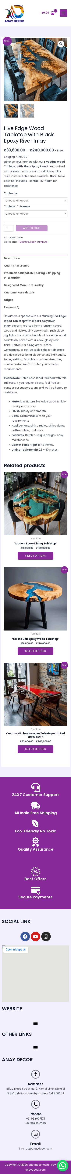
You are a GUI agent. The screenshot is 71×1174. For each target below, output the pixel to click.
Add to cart (32, 228)
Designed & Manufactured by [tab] (24, 285)
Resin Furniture (39, 241)
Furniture (24, 241)
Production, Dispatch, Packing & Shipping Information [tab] (32, 275)
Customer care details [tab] (19, 292)
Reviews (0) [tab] (11, 307)
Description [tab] (12, 258)
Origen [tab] (8, 300)
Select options (35, 556)
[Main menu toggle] (63, 13)
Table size (10, 193)
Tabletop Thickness (17, 206)
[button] (61, 44)
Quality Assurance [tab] (16, 265)
